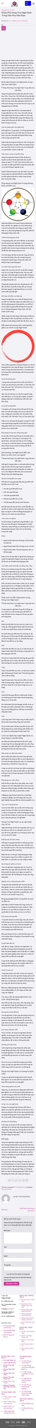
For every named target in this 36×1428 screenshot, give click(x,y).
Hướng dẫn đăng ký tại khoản (9, 1331)
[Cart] (33, 3)
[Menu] (2, 3)
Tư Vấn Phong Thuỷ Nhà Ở (26, 1362)
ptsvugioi (11, 1309)
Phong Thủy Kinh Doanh (8, 1382)
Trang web (7, 1265)
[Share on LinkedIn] (26, 1180)
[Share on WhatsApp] (9, 1180)
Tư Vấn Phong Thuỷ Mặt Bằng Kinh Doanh (26, 1393)
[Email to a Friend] (19, 1180)
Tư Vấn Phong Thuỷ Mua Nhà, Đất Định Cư (27, 1367)
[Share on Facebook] (12, 1180)
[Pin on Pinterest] (23, 1180)
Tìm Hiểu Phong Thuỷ (8, 10)
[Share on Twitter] (16, 1180)
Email (6, 1256)
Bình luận (7, 1230)
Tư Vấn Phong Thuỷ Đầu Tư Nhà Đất (27, 1373)
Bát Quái (4, 1209)
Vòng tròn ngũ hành (6, 1189)
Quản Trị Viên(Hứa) (22, 20)
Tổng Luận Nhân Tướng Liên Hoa (8, 1412)
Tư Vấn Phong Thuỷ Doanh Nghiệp (26, 1386)
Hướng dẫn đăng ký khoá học (9, 1326)
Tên (5, 1247)
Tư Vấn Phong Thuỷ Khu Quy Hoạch (26, 1380)
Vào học (27, 3)
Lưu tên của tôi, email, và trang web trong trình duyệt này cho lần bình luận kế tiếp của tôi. (17, 1277)
